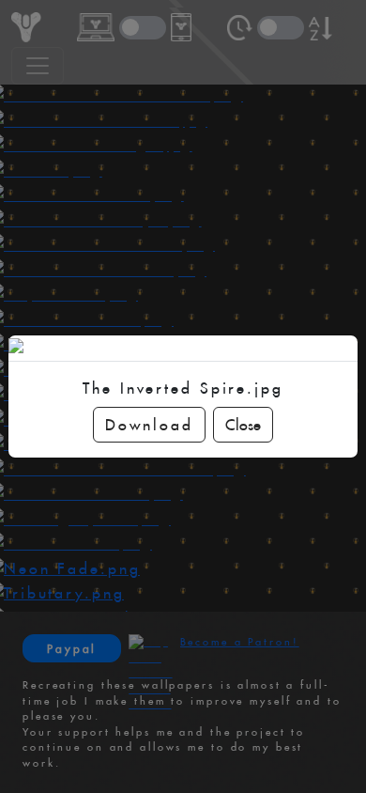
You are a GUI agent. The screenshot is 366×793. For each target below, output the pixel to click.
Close (243, 424)
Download (148, 424)
